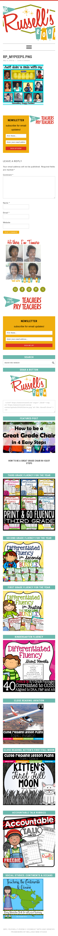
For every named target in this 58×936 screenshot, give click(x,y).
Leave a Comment (23, 60)
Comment (8, 175)
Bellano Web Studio (36, 932)
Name (6, 203)
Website (6, 222)
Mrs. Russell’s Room (14, 929)
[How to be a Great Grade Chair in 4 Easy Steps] (29, 452)
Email (6, 213)
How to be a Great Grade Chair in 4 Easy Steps (29, 462)
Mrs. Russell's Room (29, 22)
